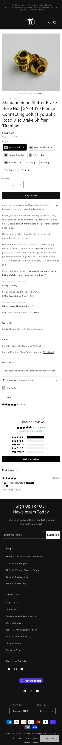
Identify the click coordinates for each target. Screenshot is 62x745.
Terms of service (31, 738)
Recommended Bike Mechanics (21, 616)
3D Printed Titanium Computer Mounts (25, 556)
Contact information (32, 743)
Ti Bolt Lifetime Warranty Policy (21, 629)
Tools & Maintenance (16, 583)
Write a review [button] (31, 459)
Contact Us (11, 609)
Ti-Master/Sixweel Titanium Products (24, 570)
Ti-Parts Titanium (19, 733)
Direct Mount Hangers (16, 563)
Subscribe (53, 535)
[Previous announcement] (5, 7)
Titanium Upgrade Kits (17, 577)
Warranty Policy (13, 623)
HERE (36, 312)
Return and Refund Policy (18, 636)
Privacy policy (17, 738)
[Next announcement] (56, 7)
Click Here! (48, 352)
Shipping (5, 137)
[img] (9, 478)
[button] (6, 22)
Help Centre (12, 602)
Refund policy (50, 733)
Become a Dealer (14, 650)
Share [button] (8, 397)
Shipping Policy (13, 643)
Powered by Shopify (34, 733)
